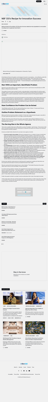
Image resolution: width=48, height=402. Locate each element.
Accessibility (10, 374)
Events (25, 367)
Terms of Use (37, 374)
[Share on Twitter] (8, 21)
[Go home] (5, 4)
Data (11, 335)
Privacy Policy (16, 374)
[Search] (44, 4)
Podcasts (29, 367)
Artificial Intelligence (30, 335)
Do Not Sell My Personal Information (27, 374)
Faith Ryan (6, 37)
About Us (15, 367)
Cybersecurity (6, 335)
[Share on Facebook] (6, 21)
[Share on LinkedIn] (10, 21)
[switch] (44, 1)
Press (33, 367)
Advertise (20, 367)
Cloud (37, 335)
